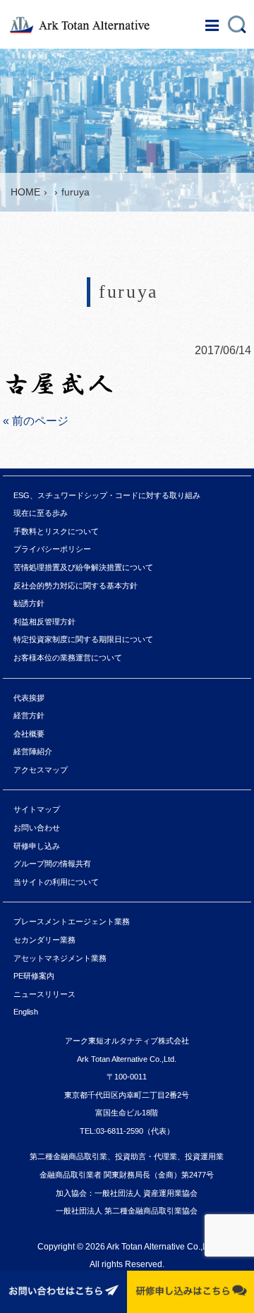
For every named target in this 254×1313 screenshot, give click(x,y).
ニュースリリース (44, 994)
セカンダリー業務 (44, 940)
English (25, 1012)
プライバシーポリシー (52, 549)
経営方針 (28, 715)
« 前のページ (35, 421)
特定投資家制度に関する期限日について (83, 639)
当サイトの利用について (56, 882)
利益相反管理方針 (44, 621)
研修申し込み (36, 846)
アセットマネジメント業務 (60, 958)
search (237, 20)
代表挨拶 (28, 698)
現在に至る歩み (40, 513)
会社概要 (28, 734)
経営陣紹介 (32, 751)
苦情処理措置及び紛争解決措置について (83, 567)
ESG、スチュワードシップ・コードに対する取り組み (106, 495)
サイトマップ (36, 809)
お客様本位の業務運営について (67, 657)
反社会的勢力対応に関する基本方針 (75, 585)
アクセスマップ (40, 770)
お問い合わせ (36, 827)
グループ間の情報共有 (52, 863)
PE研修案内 (33, 976)
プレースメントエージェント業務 (71, 921)
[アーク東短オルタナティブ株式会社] (86, 25)
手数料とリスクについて (56, 531)
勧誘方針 (28, 603)
